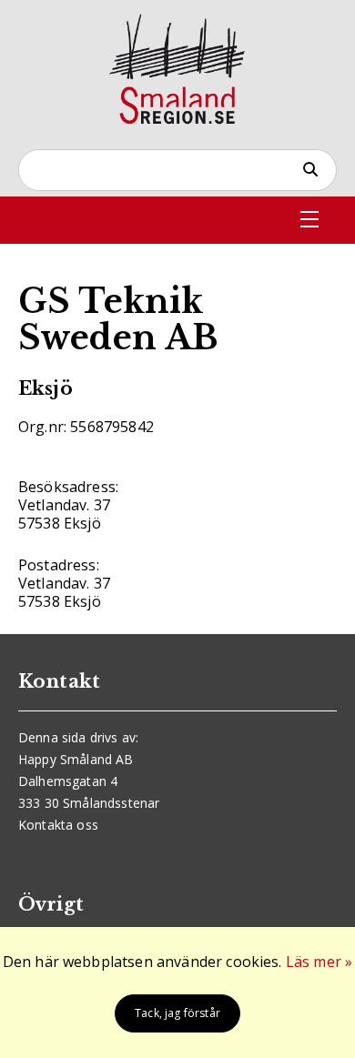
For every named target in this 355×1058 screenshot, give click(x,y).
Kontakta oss (58, 824)
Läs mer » (319, 962)
